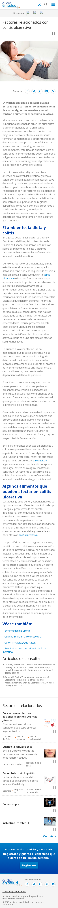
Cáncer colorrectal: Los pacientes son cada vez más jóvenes (19, 717)
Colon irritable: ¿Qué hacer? (20, 642)
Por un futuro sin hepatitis (18, 773)
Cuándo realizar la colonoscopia (22, 636)
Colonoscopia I (11, 804)
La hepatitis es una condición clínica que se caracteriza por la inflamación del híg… (20, 781)
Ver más (48, 836)
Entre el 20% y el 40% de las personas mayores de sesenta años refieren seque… (19, 754)
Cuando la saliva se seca (17, 746)
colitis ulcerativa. (28, 535)
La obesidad (40, 460)
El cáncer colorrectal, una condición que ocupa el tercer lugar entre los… (19, 727)
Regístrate (29, 865)
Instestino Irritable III (15, 823)
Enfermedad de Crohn (17, 630)
